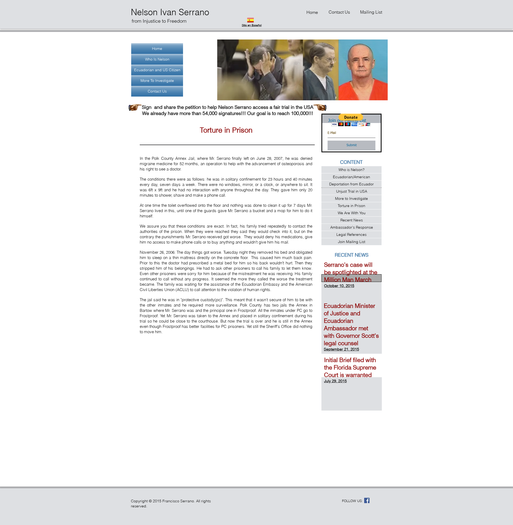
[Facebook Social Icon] (367, 500)
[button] (302, 69)
